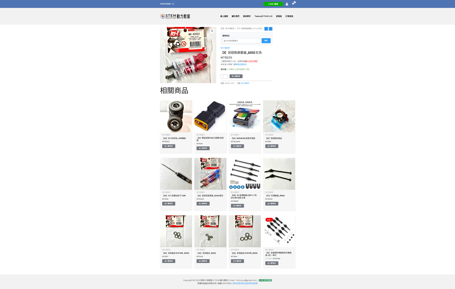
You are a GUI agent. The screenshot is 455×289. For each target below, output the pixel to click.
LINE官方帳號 (265, 280)
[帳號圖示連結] (286, 4)
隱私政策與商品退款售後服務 (245, 283)
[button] (273, 4)
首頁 (222, 28)
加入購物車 (236, 76)
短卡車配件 (230, 28)
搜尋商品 (226, 36)
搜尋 (266, 41)
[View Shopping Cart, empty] (293, 4)
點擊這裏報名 (241, 64)
